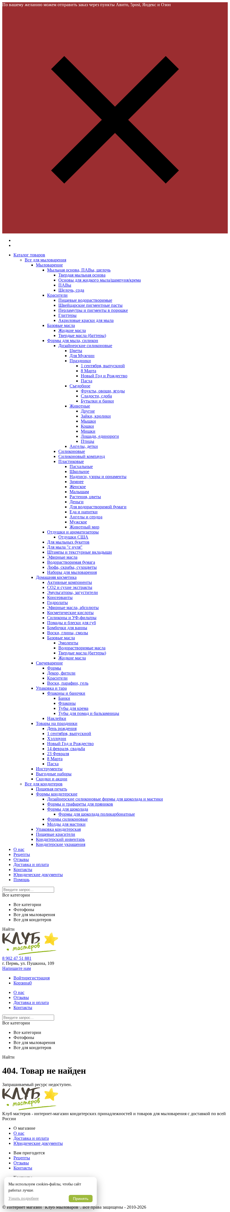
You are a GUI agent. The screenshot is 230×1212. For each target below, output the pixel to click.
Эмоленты (68, 642)
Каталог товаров (29, 254)
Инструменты (49, 768)
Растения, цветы (85, 496)
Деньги (77, 501)
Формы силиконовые (67, 819)
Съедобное (80, 385)
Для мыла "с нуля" (64, 547)
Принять (80, 1198)
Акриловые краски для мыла (86, 320)
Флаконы (67, 703)
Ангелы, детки (84, 446)
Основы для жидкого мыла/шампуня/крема (99, 280)
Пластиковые (71, 461)
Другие (88, 411)
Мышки (88, 421)
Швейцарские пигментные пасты (90, 305)
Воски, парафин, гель (67, 683)
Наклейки (56, 718)
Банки (64, 698)
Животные (80, 406)
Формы (54, 668)
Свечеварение (49, 663)
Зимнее (77, 481)
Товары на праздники (56, 723)
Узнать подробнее (23, 1198)
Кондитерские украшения (60, 844)
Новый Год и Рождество (104, 375)
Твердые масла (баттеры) (82, 335)
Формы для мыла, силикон (72, 340)
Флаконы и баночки (66, 693)
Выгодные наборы (54, 773)
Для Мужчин (82, 355)
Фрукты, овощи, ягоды (103, 391)
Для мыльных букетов (68, 542)
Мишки (88, 431)
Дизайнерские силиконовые (85, 345)
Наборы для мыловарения (72, 572)
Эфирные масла (62, 557)
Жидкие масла (72, 330)
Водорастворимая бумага (71, 562)
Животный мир (84, 527)
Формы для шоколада (67, 809)
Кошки (87, 426)
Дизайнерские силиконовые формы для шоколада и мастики (105, 799)
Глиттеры (67, 315)
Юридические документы (38, 874)
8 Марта (88, 370)
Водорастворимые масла (81, 647)
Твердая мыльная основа (81, 275)
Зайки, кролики (96, 416)
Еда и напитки (84, 511)
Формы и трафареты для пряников (80, 804)
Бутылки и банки (97, 401)
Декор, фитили (61, 673)
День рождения (62, 728)
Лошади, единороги (100, 436)
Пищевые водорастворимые (85, 300)
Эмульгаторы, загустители (72, 592)
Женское (78, 486)
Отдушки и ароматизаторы (73, 532)
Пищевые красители (55, 834)
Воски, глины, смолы (67, 632)
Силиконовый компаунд (81, 456)
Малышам (79, 491)
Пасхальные (81, 466)
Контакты (22, 869)
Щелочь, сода (71, 290)
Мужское (78, 522)
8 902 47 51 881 (16, 958)
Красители (57, 295)
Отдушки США (73, 537)
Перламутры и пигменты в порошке (93, 310)
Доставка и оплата (31, 864)
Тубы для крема (73, 708)
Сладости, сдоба (96, 396)
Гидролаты (57, 602)
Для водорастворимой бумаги (98, 506)
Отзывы (21, 859)
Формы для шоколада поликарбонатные (96, 814)
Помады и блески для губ (71, 622)
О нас (18, 849)
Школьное (79, 471)
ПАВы (64, 285)
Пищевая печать (51, 789)
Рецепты (21, 854)
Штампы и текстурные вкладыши (79, 552)
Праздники (80, 360)
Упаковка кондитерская (58, 829)
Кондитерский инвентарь (60, 839)
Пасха (86, 380)
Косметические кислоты (70, 612)
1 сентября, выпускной (103, 365)
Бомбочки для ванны (67, 627)
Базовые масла (61, 325)
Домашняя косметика (56, 577)
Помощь (21, 879)
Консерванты (60, 597)
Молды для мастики (66, 824)
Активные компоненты (69, 582)
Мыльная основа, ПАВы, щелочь (79, 270)
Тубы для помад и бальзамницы (88, 713)
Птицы (87, 441)
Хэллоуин (56, 738)
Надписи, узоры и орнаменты (98, 476)
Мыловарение (49, 265)
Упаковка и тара (51, 688)
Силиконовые (71, 451)
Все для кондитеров (44, 784)
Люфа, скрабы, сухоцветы (72, 567)
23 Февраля (58, 753)
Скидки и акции (51, 778)
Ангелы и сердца (86, 516)
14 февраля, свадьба (66, 748)
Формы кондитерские (56, 794)
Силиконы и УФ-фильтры (71, 617)
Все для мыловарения (45, 260)
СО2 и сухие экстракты (69, 587)
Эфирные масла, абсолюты (73, 607)
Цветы (76, 350)
